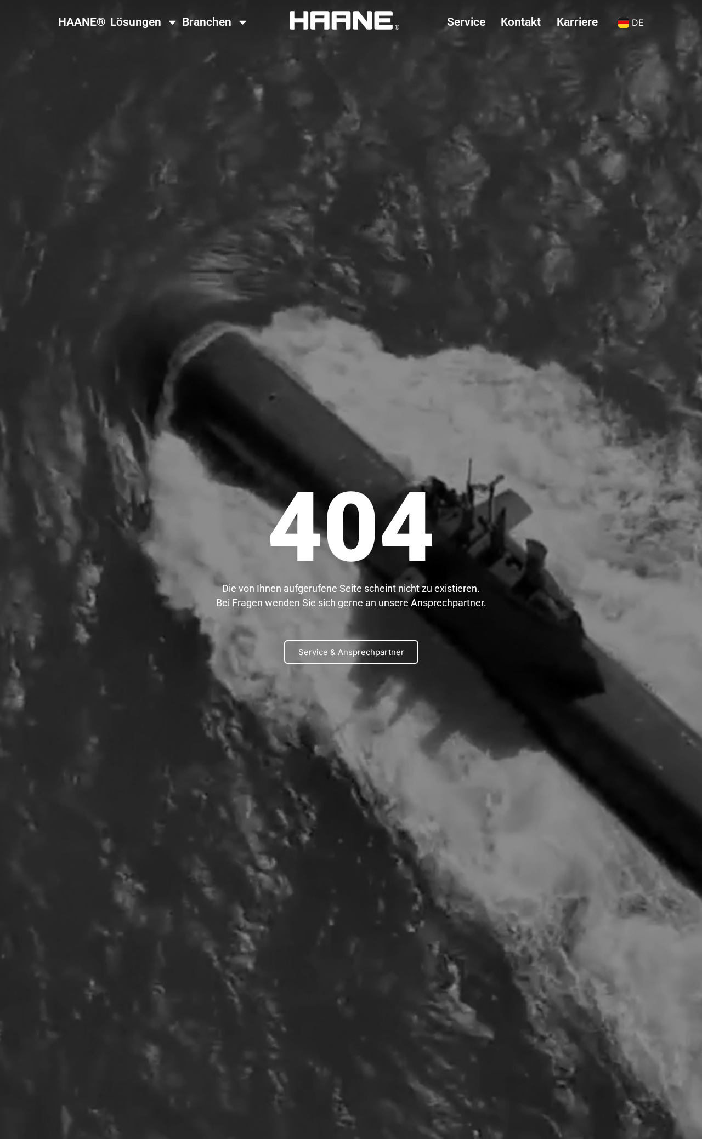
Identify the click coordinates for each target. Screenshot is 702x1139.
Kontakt (521, 21)
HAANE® (82, 22)
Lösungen (135, 22)
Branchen (206, 22)
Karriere (577, 21)
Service (466, 21)
